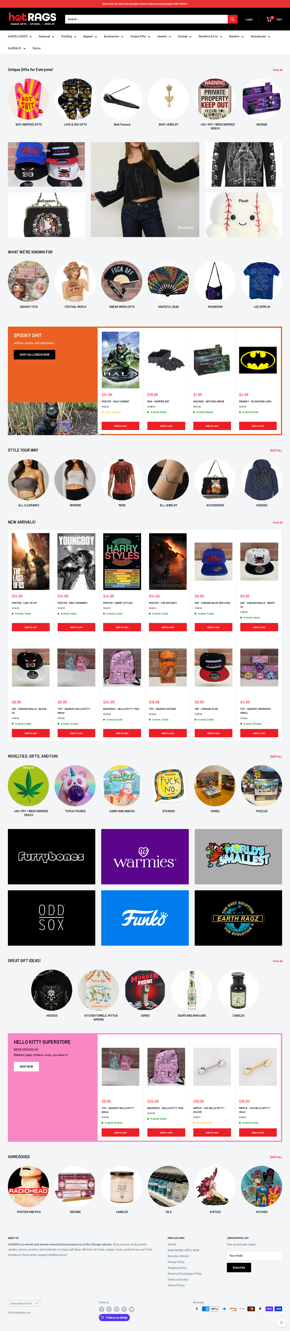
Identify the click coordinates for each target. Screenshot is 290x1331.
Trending (66, 36)
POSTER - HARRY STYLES (118, 602)
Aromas (182, 36)
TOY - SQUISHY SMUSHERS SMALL (255, 710)
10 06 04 (151, 406)
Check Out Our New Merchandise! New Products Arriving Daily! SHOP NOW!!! (145, 3)
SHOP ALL (276, 450)
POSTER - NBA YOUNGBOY (73, 602)
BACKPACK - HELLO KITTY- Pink (121, 708)
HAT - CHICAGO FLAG (206, 708)
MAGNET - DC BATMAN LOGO (255, 401)
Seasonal (44, 36)
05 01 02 (197, 406)
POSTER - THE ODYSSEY (163, 602)
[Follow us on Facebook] (101, 1309)
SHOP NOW (26, 1066)
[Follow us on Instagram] (116, 1309)
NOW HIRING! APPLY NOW (183, 1250)
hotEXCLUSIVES (17, 36)
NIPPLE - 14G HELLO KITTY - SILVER (209, 1110)
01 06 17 (196, 1117)
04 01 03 (107, 714)
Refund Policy (176, 1285)
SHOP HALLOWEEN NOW (34, 354)
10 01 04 (242, 406)
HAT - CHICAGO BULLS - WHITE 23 (257, 604)
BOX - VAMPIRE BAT (158, 401)
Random (234, 36)
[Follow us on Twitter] (109, 1309)
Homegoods (258, 36)
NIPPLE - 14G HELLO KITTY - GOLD (255, 1110)
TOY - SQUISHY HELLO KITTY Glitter (74, 710)
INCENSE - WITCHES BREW (208, 401)
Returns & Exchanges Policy (185, 1273)
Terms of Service (178, 1279)
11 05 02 (198, 608)
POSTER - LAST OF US (24, 602)
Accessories (111, 36)
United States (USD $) (20, 1303)
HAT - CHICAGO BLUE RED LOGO (212, 602)
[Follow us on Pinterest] (124, 1309)
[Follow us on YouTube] (131, 1309)
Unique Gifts (138, 36)
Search (172, 1244)
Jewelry (162, 36)
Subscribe (239, 1267)
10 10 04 (61, 718)
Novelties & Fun (208, 36)
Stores (37, 48)
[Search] (233, 19)
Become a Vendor (178, 1256)
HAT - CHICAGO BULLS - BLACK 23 (29, 710)
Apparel (88, 36)
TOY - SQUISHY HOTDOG (162, 708)
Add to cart (120, 425)
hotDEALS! (14, 48)
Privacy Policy (176, 1262)
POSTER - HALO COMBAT (115, 401)
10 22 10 (105, 406)
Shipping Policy (177, 1268)
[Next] (282, 100)
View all (278, 70)
